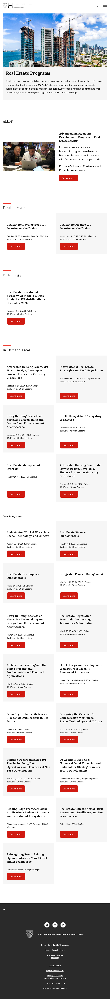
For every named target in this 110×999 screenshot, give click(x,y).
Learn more (68, 178)
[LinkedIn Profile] (63, 925)
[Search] (98, 5)
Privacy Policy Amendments (55, 988)
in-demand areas (35, 88)
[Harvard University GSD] (29, 934)
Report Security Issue (55, 950)
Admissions (78, 170)
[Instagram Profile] (55, 925)
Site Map (55, 957)
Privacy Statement (55, 975)
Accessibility (55, 965)
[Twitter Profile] (47, 925)
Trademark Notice (55, 955)
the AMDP (43, 84)
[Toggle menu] (105, 5)
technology (53, 88)
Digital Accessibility (55, 970)
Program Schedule (70, 166)
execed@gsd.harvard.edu (55, 978)
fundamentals (14, 88)
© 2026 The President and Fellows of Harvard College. (60, 934)
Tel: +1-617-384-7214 (55, 983)
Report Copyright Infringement (55, 945)
